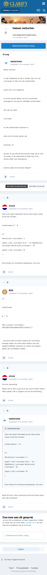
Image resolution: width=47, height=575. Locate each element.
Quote (12, 177)
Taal (11, 568)
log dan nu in (30, 523)
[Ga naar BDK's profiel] (4, 291)
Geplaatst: (22, 64)
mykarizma (31, 35)
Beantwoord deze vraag (23, 46)
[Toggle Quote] (6, 428)
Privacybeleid (22, 568)
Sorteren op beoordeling (16, 186)
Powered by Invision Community (23, 571)
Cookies (34, 568)
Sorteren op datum (36, 186)
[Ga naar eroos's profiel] (4, 207)
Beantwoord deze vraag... (18, 535)
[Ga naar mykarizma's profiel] (6, 63)
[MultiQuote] (5, 177)
